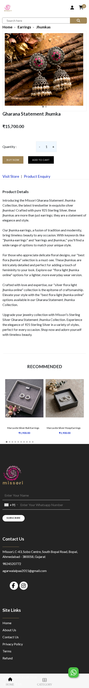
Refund (7, 658)
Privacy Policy (12, 644)
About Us (9, 630)
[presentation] (4, 69)
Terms (6, 651)
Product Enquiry (36, 176)
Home (10, 684)
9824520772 (11, 564)
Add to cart (41, 159)
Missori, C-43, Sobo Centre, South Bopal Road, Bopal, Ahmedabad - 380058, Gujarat (40, 554)
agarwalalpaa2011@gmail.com (24, 571)
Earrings (24, 27)
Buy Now (13, 159)
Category (44, 684)
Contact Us (10, 637)
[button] (43, 107)
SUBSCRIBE (13, 517)
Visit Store (10, 176)
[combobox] (11, 504)
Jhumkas (43, 27)
